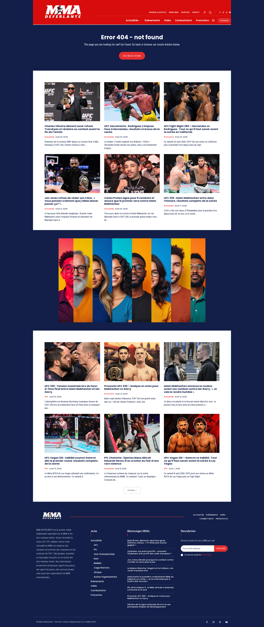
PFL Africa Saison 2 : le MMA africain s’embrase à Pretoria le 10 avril (150, 588)
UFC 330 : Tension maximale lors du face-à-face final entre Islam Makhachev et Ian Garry (72, 389)
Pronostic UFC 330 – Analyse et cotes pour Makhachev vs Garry (131, 387)
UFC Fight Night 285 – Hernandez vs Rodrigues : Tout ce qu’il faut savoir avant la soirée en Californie (191, 129)
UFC (46, 397)
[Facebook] (220, 12)
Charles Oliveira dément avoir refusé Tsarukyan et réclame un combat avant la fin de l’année (72, 129)
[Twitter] (226, 12)
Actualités (49, 137)
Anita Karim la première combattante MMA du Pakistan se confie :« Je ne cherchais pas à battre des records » (150, 579)
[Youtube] (230, 12)
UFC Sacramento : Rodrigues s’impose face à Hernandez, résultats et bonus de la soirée (132, 129)
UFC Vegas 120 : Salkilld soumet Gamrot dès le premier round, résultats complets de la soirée (71, 460)
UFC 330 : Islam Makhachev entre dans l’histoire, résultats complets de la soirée (190, 199)
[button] (210, 12)
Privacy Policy (206, 555)
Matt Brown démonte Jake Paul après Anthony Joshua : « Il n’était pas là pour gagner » (147, 543)
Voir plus (131, 490)
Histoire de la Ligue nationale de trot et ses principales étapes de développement (148, 605)
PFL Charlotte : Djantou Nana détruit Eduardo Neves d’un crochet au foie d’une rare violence (131, 460)
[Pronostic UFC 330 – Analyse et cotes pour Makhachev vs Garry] (132, 361)
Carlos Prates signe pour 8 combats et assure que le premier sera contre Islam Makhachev (130, 201)
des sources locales (65, 569)
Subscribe (221, 548)
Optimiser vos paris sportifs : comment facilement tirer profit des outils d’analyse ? (149, 552)
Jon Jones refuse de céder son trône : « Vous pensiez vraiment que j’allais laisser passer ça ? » (71, 201)
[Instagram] (223, 12)
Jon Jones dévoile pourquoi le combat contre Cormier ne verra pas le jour (150, 561)
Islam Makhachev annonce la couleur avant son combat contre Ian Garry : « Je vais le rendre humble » (190, 389)
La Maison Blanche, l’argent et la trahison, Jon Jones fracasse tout (150, 569)
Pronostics (169, 137)
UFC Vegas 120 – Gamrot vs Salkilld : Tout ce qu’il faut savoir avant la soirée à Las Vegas (190, 460)
